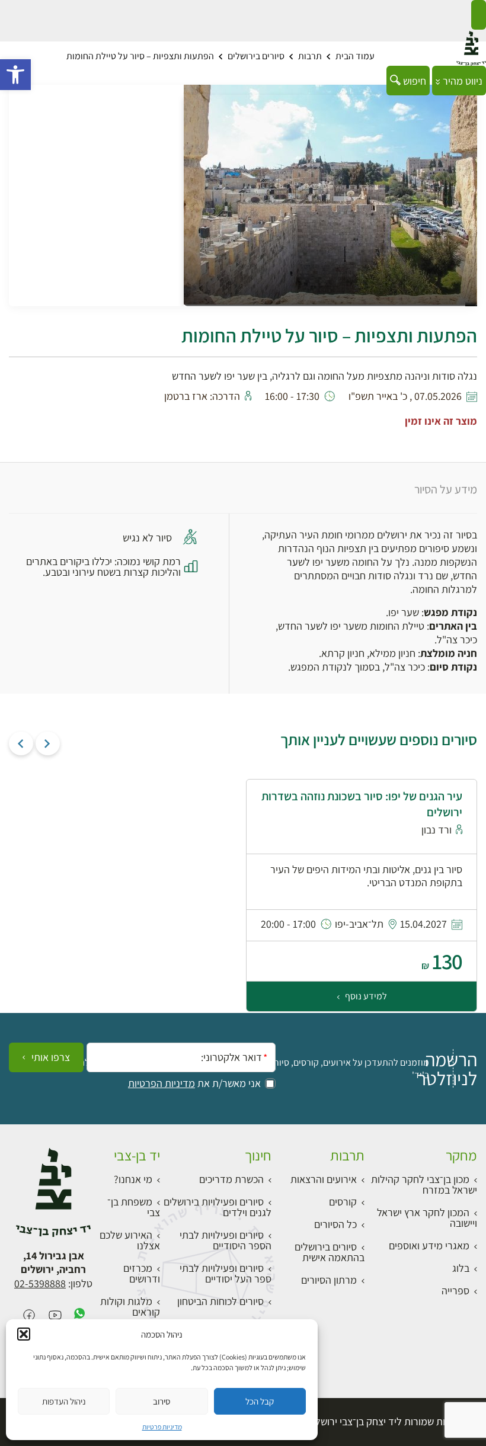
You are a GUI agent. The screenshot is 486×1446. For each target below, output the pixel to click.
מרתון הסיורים (329, 1280)
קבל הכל (259, 1401)
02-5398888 (40, 1283)
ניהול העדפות (64, 1401)
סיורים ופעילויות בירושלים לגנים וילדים (217, 1207)
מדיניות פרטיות (162, 1426)
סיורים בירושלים (256, 56)
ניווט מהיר (461, 81)
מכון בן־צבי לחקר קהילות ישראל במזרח (424, 1184)
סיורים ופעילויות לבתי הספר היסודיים (225, 1240)
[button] (15, 74)
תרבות (310, 56)
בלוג (460, 1268)
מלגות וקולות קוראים (130, 1306)
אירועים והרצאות (323, 1179)
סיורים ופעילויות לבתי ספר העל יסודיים (225, 1273)
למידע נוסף (365, 996)
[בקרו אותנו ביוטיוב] (55, 1316)
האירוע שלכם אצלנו (130, 1240)
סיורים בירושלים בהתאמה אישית (329, 1252)
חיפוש (413, 81)
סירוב (161, 1401)
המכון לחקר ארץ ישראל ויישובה (427, 1217)
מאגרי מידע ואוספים (429, 1245)
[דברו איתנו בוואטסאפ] (79, 1316)
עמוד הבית (355, 56)
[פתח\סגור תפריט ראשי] (478, 15)
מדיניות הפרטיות (161, 1083)
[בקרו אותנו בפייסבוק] (29, 1316)
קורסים (343, 1201)
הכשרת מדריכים (231, 1179)
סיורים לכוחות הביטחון (220, 1301)
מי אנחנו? (133, 1179)
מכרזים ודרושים (141, 1273)
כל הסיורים (335, 1224)
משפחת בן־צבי (133, 1207)
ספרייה (455, 1290)
